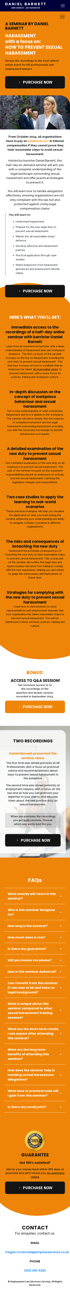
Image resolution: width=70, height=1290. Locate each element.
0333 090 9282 (35, 1270)
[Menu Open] (57, 6)
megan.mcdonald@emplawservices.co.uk (37, 1252)
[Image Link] (25, 6)
